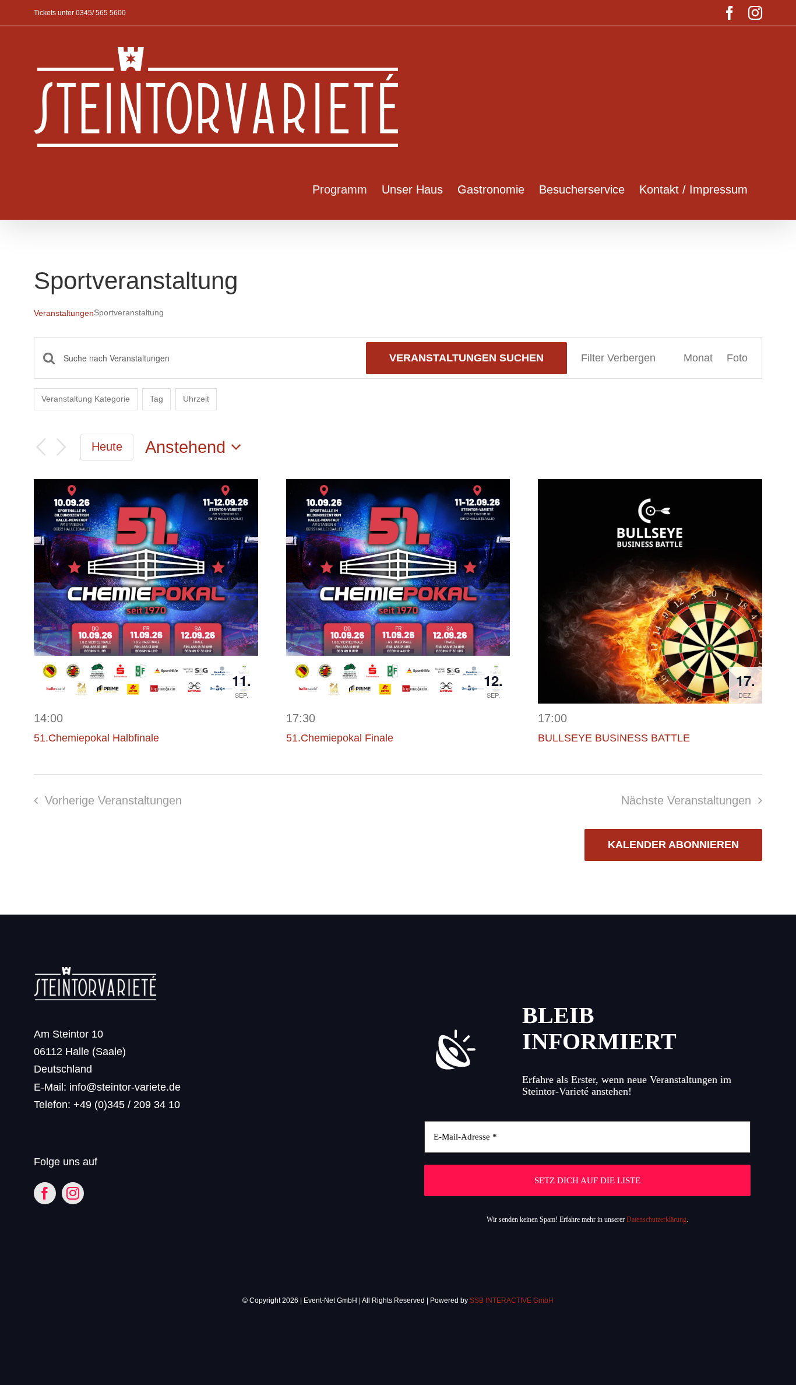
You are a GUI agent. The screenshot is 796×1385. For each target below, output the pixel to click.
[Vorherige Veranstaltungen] (41, 447)
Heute (106, 446)
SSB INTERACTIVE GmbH (512, 1300)
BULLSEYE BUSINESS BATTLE (614, 738)
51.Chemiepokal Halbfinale (96, 738)
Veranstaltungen (64, 313)
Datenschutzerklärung (656, 1219)
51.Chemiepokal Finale (339, 738)
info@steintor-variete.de (125, 1087)
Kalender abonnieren (673, 844)
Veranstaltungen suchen (466, 358)
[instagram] (73, 1193)
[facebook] (45, 1193)
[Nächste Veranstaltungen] (62, 447)
